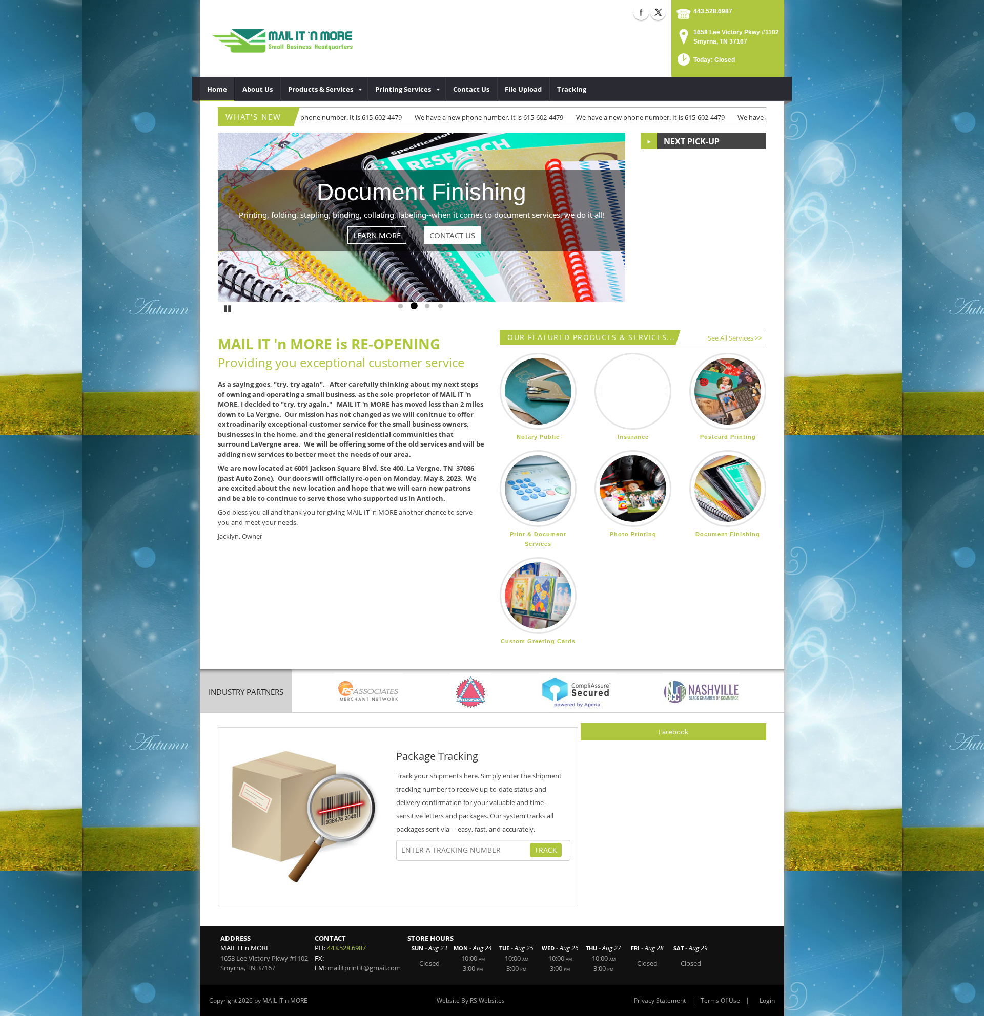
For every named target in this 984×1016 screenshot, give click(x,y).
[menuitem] (217, 89)
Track (546, 850)
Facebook (673, 731)
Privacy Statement (660, 1000)
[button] (705, 63)
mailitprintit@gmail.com (364, 967)
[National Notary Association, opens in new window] (470, 692)
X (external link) (658, 12)
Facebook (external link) (641, 12)
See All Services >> (735, 338)
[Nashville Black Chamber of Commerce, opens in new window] (701, 692)
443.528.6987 (712, 11)
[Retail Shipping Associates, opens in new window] (368, 692)
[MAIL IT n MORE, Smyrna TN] (287, 38)
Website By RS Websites (471, 1000)
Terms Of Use (720, 1000)
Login (767, 1000)
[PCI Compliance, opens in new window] (577, 692)
